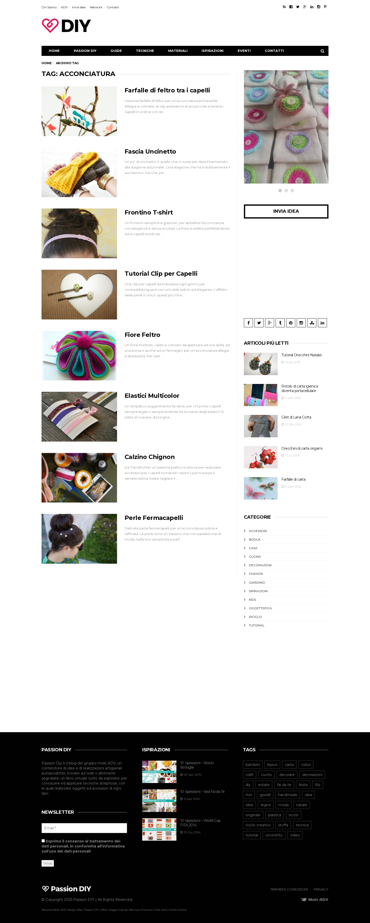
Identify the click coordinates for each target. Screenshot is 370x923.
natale (301, 805)
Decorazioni (260, 565)
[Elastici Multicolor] (79, 417)
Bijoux (255, 539)
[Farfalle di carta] (261, 488)
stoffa (283, 825)
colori (306, 764)
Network (96, 7)
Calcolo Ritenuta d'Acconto (136, 909)
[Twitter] (298, 7)
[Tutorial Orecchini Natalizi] (261, 364)
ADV (64, 7)
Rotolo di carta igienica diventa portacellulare (299, 388)
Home (54, 51)
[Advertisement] (236, 25)
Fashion (256, 574)
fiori (249, 795)
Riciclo (255, 617)
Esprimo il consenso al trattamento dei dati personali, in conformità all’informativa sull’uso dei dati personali (83, 846)
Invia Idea (79, 7)
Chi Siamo (49, 7)
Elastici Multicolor (152, 395)
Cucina (255, 556)
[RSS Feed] (284, 7)
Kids (252, 599)
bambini (253, 764)
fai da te (284, 785)
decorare (287, 774)
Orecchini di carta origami (301, 448)
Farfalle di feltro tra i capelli (167, 90)
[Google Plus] (305, 7)
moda (283, 805)
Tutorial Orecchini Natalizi (301, 355)
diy (248, 785)
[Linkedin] (311, 7)
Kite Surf (160, 909)
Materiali (178, 51)
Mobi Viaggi (109, 909)
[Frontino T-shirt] (79, 233)
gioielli (265, 795)
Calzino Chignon (150, 456)
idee (249, 805)
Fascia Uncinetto (150, 151)
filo (317, 785)
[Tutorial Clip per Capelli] (79, 294)
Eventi (244, 51)
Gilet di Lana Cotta (296, 417)
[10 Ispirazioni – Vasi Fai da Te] (159, 800)
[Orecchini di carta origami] (261, 457)
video (295, 835)
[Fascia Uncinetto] (79, 172)
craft (249, 774)
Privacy (321, 889)
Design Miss (74, 909)
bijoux (272, 764)
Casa (253, 548)
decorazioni (312, 774)
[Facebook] (290, 7)
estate (264, 785)
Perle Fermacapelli (154, 517)
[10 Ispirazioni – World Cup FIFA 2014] (159, 829)
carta (289, 764)
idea (308, 795)
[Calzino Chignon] (79, 478)
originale (253, 815)
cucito (266, 774)
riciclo (294, 815)
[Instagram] (318, 7)
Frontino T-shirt (149, 212)
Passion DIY (85, 51)
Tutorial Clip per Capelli (161, 273)
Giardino (257, 582)
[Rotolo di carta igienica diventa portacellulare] (261, 395)
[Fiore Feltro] (79, 356)
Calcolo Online (177, 909)
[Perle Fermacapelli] (79, 539)
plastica (274, 815)
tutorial (252, 835)
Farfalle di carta (293, 479)
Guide (116, 51)
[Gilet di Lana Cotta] (261, 426)
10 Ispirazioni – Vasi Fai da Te (202, 791)
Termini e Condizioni (289, 889)
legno (266, 805)
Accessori (258, 531)
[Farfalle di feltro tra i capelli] (79, 111)
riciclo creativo (258, 825)
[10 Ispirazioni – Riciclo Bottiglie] (159, 772)
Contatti (113, 7)
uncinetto (274, 835)
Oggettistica (269, 141)
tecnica (302, 825)
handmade (287, 795)
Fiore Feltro (142, 334)
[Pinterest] (325, 7)
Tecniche (145, 51)
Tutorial (257, 625)
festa (303, 785)
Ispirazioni (213, 51)
